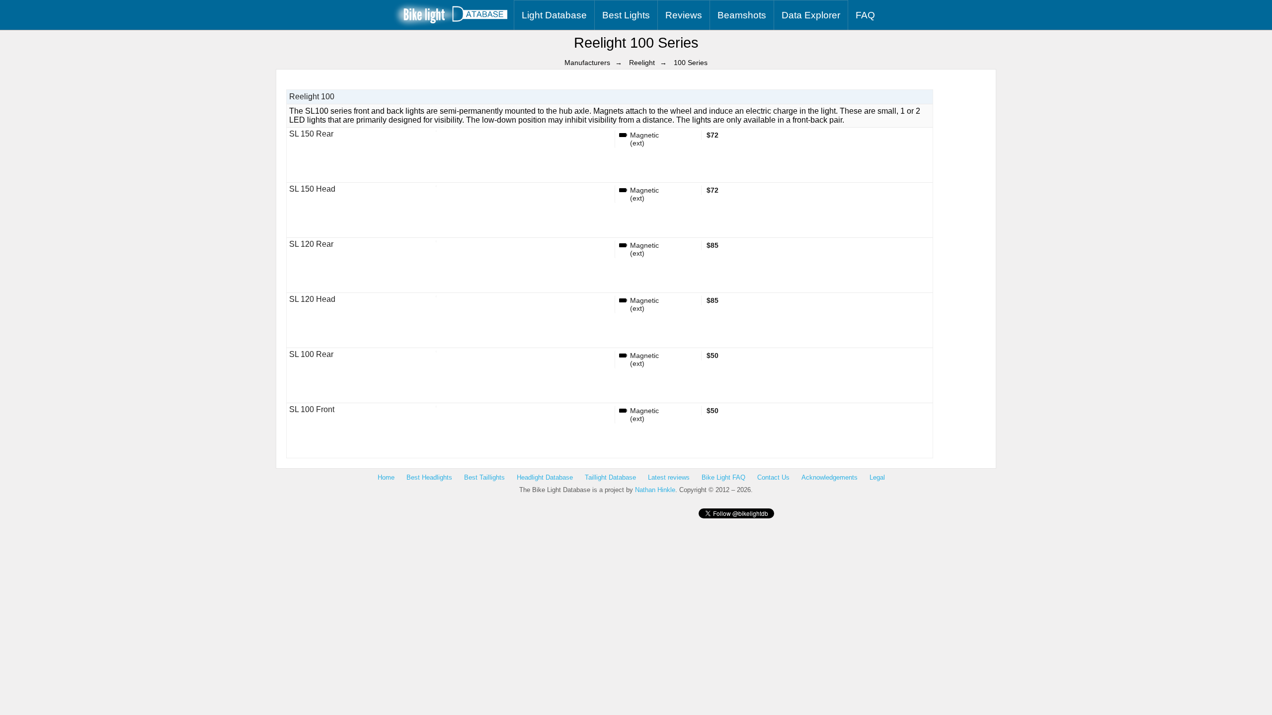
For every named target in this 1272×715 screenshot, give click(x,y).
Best (626, 15)
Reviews (683, 15)
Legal (877, 477)
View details (462, 181)
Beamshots (741, 15)
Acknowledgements (829, 477)
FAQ (865, 15)
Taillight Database (610, 477)
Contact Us (773, 477)
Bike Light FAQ (723, 477)
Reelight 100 (311, 96)
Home (386, 477)
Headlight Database (545, 477)
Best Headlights (429, 477)
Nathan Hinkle (655, 490)
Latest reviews (669, 477)
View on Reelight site (532, 181)
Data (811, 15)
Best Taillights (484, 477)
